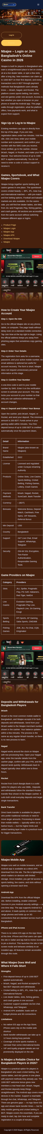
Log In (11, 35)
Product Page (9, 225)
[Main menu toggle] (38, 4)
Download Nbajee (11, 238)
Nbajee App (8, 232)
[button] (2, 17)
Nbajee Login (9, 228)
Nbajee (6, 242)
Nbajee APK (9, 235)
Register (11, 43)
